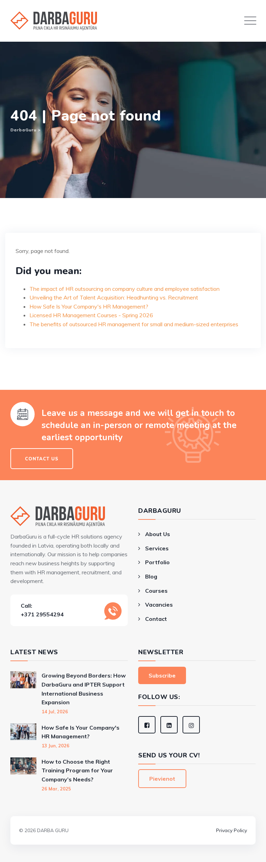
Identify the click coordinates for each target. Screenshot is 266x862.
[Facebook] (147, 724)
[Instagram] (191, 724)
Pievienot (162, 778)
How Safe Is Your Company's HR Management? (88, 306)
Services (157, 548)
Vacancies (159, 604)
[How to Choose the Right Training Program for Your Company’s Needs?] (23, 774)
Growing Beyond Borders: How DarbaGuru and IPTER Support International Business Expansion (84, 689)
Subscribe (162, 675)
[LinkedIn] (169, 724)
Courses (156, 590)
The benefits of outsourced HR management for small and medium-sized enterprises (133, 324)
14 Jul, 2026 (55, 711)
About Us (157, 534)
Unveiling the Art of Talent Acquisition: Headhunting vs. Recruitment (113, 297)
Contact (156, 618)
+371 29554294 (42, 614)
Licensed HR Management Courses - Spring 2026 (91, 315)
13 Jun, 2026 (55, 745)
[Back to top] (133, 820)
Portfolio (157, 562)
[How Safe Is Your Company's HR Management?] (23, 736)
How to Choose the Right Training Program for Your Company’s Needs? (77, 770)
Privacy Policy (231, 830)
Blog (151, 576)
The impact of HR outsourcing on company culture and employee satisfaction (124, 288)
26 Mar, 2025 (56, 788)
